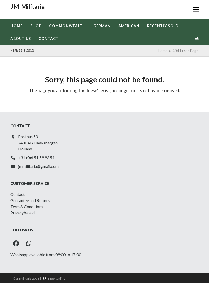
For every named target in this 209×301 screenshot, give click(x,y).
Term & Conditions (26, 206)
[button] (196, 9)
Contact (17, 194)
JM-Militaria (27, 6)
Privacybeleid (22, 212)
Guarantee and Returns (30, 200)
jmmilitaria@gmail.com (38, 166)
